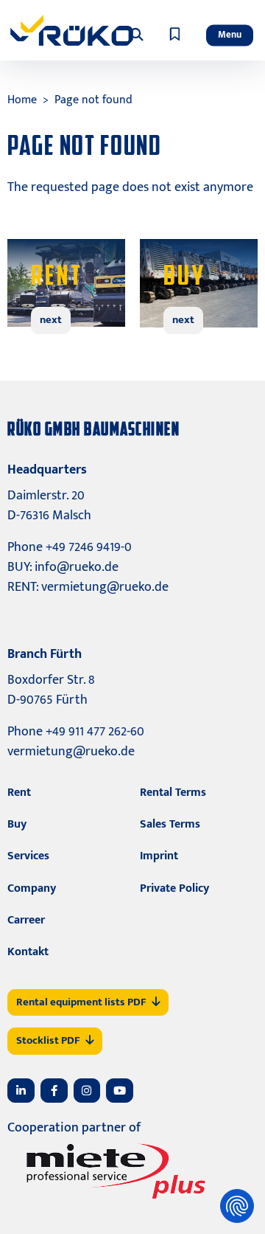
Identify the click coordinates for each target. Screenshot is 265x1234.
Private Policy (174, 888)
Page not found (93, 100)
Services (28, 856)
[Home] (71, 30)
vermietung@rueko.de (105, 587)
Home (22, 100)
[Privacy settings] (237, 1206)
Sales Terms (170, 824)
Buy (16, 824)
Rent (19, 793)
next (51, 320)
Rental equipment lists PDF (81, 1002)
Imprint (159, 856)
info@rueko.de (77, 567)
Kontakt (28, 952)
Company (31, 888)
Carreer (26, 920)
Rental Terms (173, 793)
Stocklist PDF (48, 1040)
